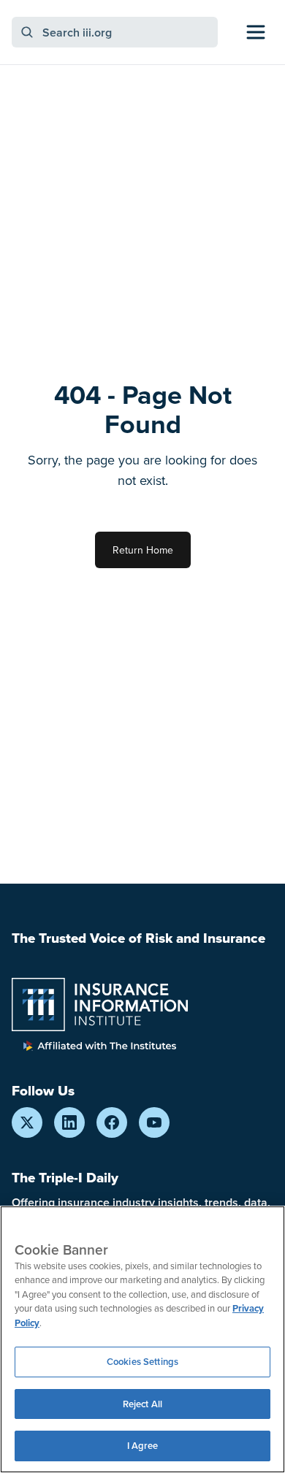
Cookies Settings (142, 1362)
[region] (142, 1339)
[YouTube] (154, 1122)
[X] (27, 1122)
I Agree (143, 1446)
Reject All (142, 1404)
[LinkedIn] (69, 1122)
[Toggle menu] (255, 32)
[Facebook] (111, 1122)
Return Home (143, 550)
